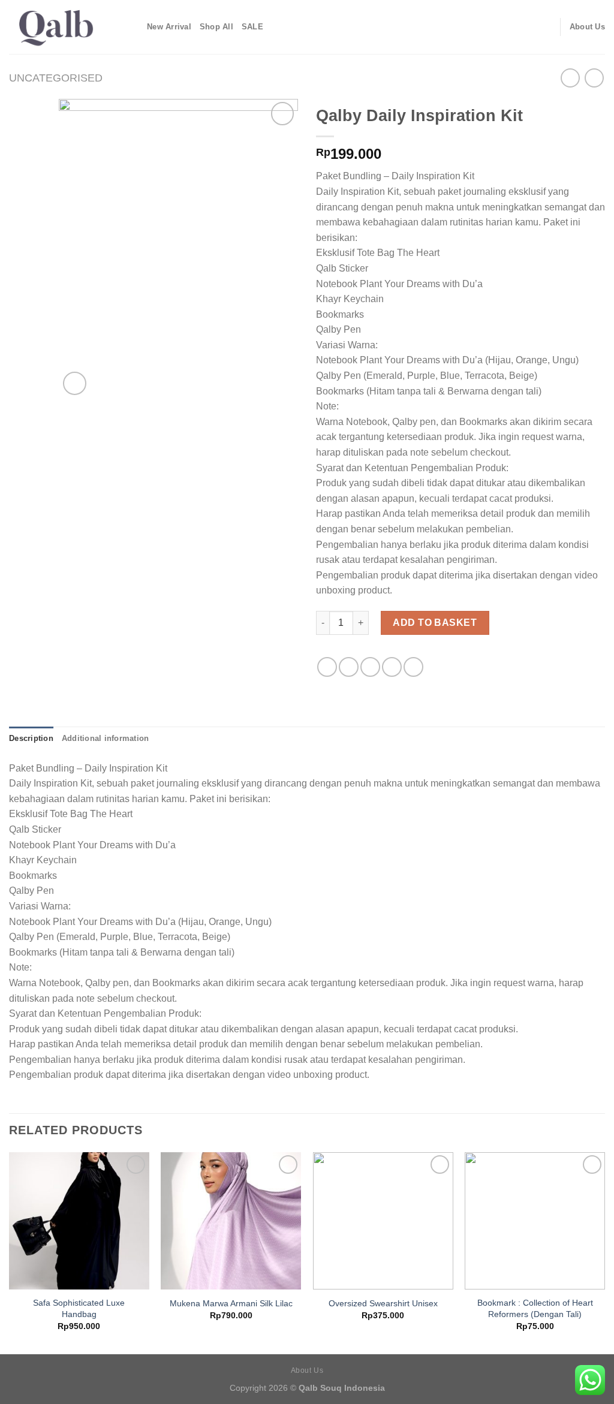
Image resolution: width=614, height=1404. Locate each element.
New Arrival (169, 26)
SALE (252, 26)
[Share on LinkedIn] (413, 667)
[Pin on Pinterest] (392, 667)
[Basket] (546, 27)
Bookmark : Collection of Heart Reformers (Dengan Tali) (535, 1308)
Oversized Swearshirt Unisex (383, 1303)
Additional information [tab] (105, 738)
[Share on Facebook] (327, 667)
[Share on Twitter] (349, 667)
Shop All (216, 26)
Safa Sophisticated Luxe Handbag (79, 1308)
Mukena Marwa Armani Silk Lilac (231, 1303)
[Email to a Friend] (370, 667)
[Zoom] (74, 383)
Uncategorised (56, 77)
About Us (587, 26)
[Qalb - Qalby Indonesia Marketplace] (69, 27)
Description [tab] (31, 738)
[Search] (506, 27)
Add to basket (435, 622)
